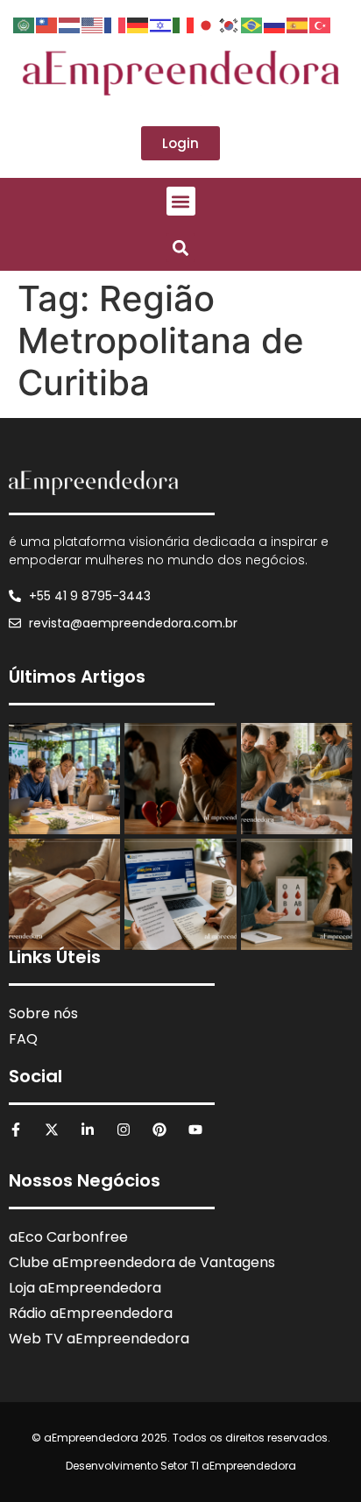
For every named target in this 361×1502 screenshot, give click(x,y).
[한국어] (229, 23)
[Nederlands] (70, 23)
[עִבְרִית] (161, 23)
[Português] (252, 23)
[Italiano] (184, 23)
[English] (92, 23)
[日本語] (206, 23)
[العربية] (24, 23)
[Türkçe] (320, 23)
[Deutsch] (138, 23)
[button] (180, 201)
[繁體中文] (47, 23)
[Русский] (275, 23)
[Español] (298, 23)
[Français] (115, 23)
